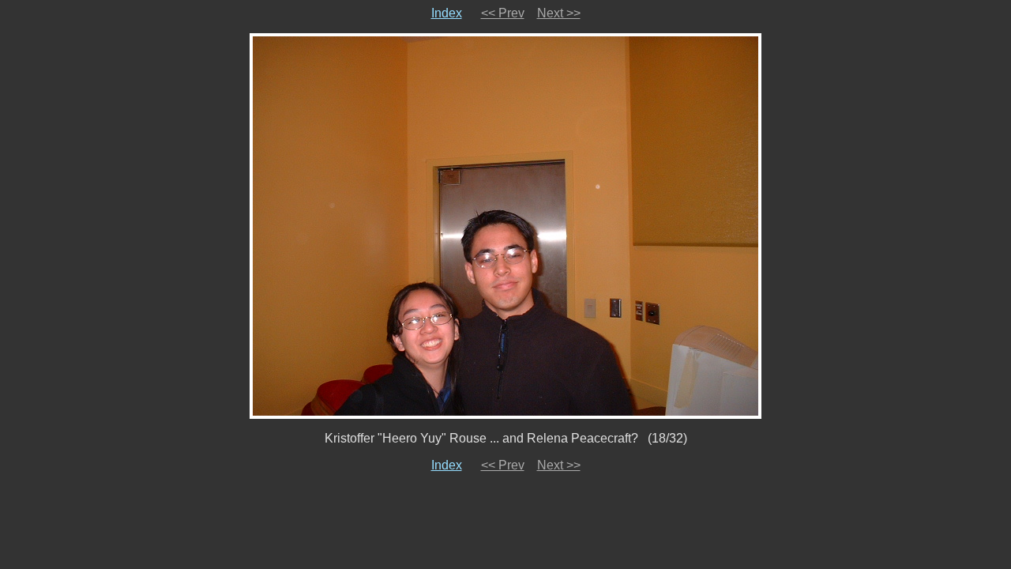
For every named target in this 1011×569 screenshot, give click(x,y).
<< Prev (502, 13)
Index (446, 13)
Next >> (559, 13)
